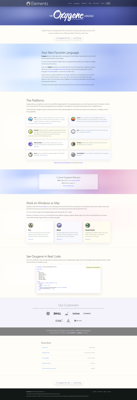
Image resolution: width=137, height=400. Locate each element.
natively (67, 75)
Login (108, 3)
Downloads (100, 391)
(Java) (82, 333)
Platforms (84, 3)
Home (70, 3)
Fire (40, 206)
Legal (58, 393)
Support (104, 391)
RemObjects (64, 333)
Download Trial (76, 180)
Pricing (102, 3)
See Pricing (77, 38)
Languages (77, 3)
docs (81, 163)
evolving (50, 71)
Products (94, 391)
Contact (109, 391)
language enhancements (60, 69)
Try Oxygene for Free (63, 38)
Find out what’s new (68, 185)
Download (96, 3)
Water (45, 206)
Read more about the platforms (63, 163)
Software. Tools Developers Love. (35, 391)
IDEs (90, 3)
